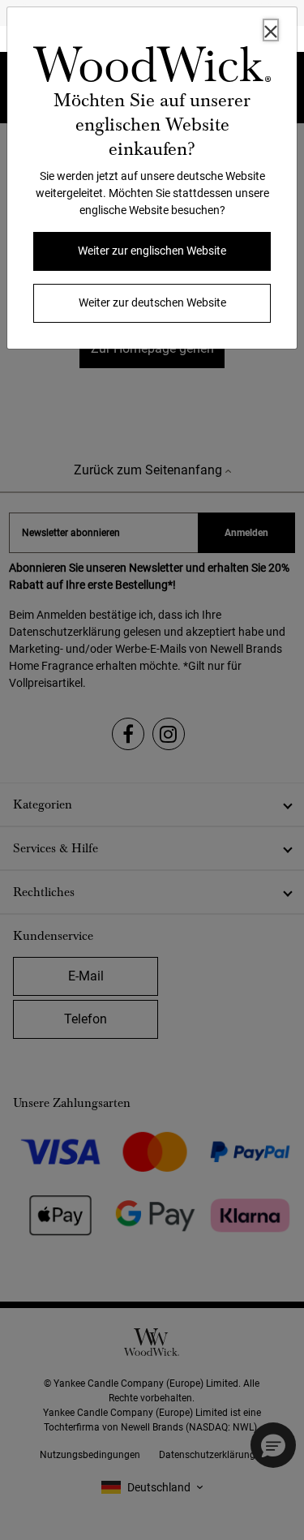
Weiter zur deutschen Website (152, 302)
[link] (152, 67)
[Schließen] (270, 30)
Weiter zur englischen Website (152, 250)
